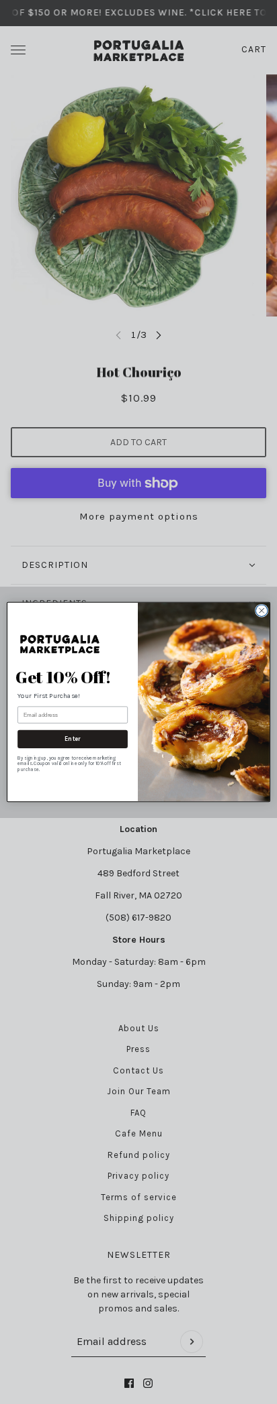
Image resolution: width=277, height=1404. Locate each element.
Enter (73, 739)
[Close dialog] (261, 611)
